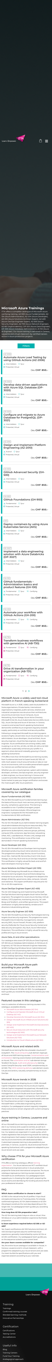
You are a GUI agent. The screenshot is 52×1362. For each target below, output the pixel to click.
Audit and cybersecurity (27, 1063)
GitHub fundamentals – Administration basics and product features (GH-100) (21, 584)
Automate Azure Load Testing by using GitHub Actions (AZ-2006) (25, 359)
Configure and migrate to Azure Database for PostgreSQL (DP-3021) (24, 417)
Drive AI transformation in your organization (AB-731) (24, 670)
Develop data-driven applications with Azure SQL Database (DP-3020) (25, 387)
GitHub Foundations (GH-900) (23, 499)
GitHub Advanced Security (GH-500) (24, 473)
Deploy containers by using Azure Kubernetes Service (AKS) (26, 525)
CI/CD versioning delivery (22, 1068)
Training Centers (10, 1353)
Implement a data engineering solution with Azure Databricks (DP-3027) (24, 554)
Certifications (9, 1330)
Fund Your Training (11, 1356)
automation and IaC (22, 1060)
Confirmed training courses (15, 1311)
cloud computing (21, 1053)
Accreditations (9, 1337)
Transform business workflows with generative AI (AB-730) (23, 642)
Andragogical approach (13, 1359)
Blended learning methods (14, 1315)
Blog (5, 1349)
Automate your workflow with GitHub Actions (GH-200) (23, 614)
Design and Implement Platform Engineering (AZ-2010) (25, 446)
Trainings (7, 1308)
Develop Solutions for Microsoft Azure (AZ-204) (25, 1017)
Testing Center (9, 1334)
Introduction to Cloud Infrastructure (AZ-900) (25, 1040)
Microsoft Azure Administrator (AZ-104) (22, 1009)
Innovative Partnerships (13, 1318)
